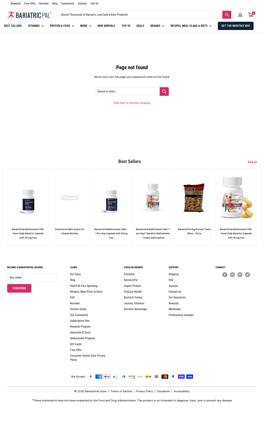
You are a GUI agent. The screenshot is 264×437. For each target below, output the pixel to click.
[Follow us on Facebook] (224, 274)
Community (67, 3)
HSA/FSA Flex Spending (84, 286)
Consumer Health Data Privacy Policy (87, 357)
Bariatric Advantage (135, 309)
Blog (54, 3)
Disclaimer (163, 391)
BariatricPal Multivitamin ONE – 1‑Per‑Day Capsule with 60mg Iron (111, 233)
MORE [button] (83, 26)
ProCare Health (133, 291)
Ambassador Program (82, 338)
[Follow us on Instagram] (232, 274)
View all (253, 162)
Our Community (79, 315)
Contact (82, 3)
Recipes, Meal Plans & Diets (86, 291)
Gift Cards (76, 344)
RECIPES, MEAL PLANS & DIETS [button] (189, 26)
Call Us (94, 3)
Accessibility (182, 391)
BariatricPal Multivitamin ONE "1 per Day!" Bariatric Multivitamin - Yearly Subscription (153, 233)
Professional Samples (181, 315)
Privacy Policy (144, 391)
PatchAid (129, 274)
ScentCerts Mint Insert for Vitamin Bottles (69, 231)
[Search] (226, 15)
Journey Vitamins (134, 303)
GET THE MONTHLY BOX (235, 26)
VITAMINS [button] (34, 26)
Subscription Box (79, 320)
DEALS (140, 26)
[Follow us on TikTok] (247, 274)
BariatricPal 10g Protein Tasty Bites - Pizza (194, 231)
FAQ (72, 297)
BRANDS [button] (155, 26)
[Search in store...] (164, 91)
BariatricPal (131, 280)
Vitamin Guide (78, 309)
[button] (240, 15)
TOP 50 (126, 26)
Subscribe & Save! (80, 332)
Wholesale (175, 309)
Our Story (75, 274)
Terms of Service (121, 391)
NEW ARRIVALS (106, 26)
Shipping (174, 274)
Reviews (44, 3)
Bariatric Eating (133, 297)
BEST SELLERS (13, 26)
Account (173, 286)
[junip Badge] (236, 281)
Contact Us (175, 291)
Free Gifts (30, 3)
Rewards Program (80, 326)
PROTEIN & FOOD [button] (60, 26)
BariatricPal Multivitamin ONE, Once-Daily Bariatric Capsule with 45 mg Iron (28, 233)
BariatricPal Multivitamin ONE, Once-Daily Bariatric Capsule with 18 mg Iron (236, 233)
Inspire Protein (132, 286)
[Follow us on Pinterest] (239, 274)
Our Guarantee (177, 297)
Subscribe (22, 288)
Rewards (16, 3)
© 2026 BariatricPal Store (90, 391)
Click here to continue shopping (132, 103)
